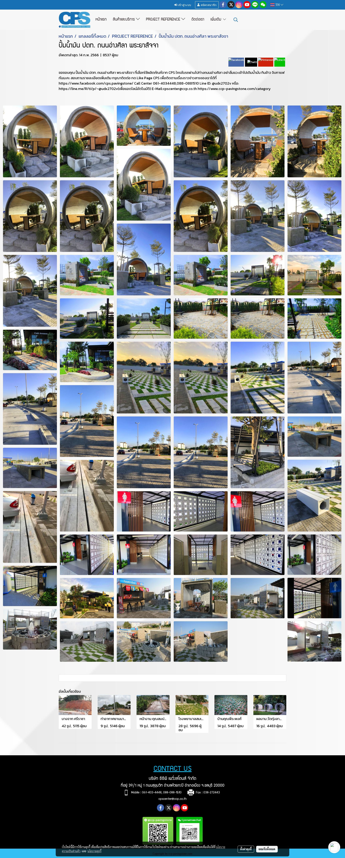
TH (278, 4)
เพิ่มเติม (216, 19)
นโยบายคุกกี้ (94, 851)
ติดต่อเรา (197, 19)
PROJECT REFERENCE (163, 19)
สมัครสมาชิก (208, 5)
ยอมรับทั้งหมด (267, 849)
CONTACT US (173, 769)
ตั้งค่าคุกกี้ (246, 849)
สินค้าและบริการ (124, 19)
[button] (235, 20)
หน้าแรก (101, 19)
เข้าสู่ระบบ (184, 5)
